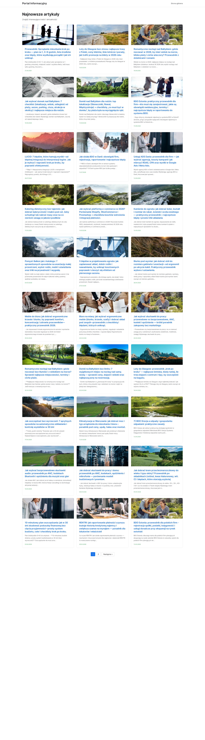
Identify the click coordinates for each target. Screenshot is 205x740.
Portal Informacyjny (34, 3)
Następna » (108, 554)
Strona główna (177, 3)
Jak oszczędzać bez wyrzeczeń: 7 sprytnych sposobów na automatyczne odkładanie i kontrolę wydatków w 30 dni (48, 424)
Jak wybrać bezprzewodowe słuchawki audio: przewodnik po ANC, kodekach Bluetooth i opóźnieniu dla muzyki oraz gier (47, 473)
